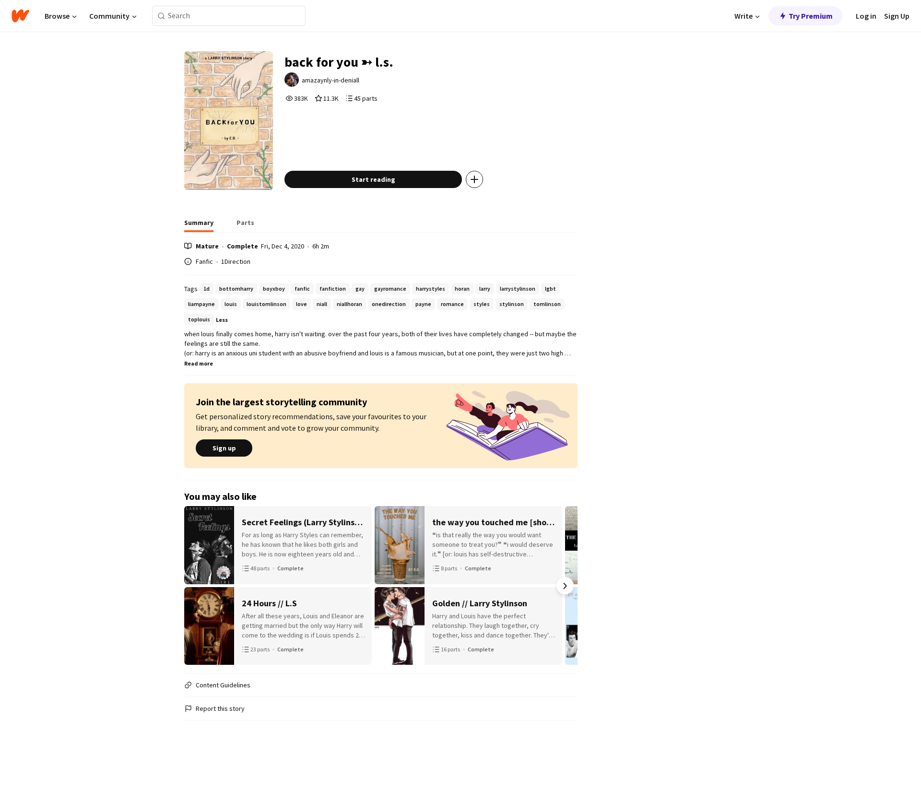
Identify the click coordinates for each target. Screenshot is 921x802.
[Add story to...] (474, 179)
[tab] (198, 225)
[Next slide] (565, 585)
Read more (198, 363)
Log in (866, 16)
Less (222, 319)
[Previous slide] (196, 585)
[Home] (20, 16)
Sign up (224, 448)
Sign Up (896, 16)
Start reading (373, 179)
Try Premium (811, 16)
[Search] (161, 16)
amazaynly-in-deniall (330, 80)
